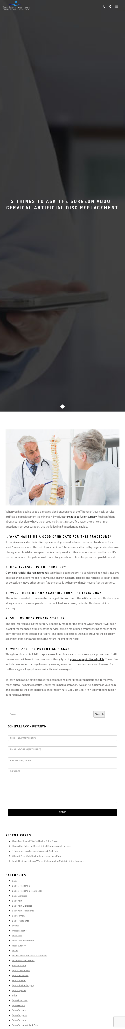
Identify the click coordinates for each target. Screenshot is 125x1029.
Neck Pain (17, 935)
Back (14, 880)
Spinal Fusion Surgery (23, 985)
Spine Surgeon (19, 1010)
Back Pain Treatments (23, 910)
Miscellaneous (19, 930)
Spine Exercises (20, 1000)
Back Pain (17, 900)
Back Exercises (19, 895)
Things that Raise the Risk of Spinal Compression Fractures (41, 846)
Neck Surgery (19, 945)
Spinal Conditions (21, 970)
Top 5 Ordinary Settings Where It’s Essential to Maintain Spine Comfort (47, 861)
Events (15, 925)
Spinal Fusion (19, 980)
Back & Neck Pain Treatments (27, 890)
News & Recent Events (23, 960)
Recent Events (19, 965)
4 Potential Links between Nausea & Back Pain (35, 851)
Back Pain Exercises (22, 905)
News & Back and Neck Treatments (29, 955)
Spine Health (18, 1005)
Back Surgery (18, 915)
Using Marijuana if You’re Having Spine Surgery (36, 841)
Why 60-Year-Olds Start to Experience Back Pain (36, 855)
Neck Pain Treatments (23, 940)
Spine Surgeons (19, 1015)
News (15, 950)
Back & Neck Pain (21, 885)
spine (14, 995)
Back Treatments (20, 920)
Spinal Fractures (20, 975)
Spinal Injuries (19, 990)
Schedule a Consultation (27, 726)
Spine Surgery (19, 1020)
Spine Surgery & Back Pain (25, 1025)
